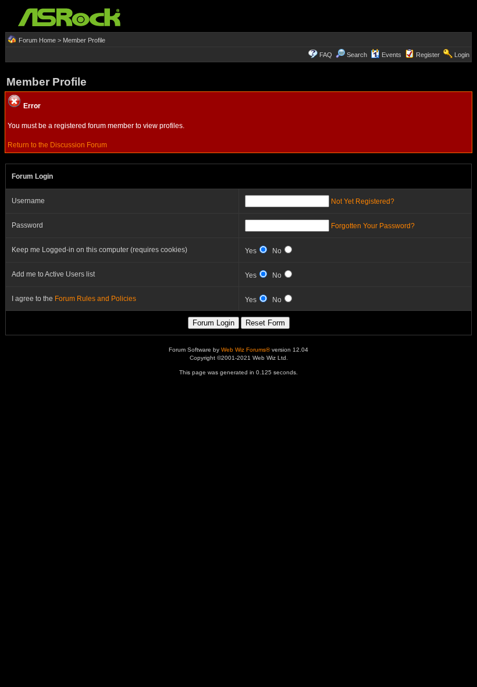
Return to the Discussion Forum (57, 145)
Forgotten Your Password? (373, 226)
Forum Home (37, 40)
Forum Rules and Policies (95, 299)
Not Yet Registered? (362, 201)
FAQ (325, 54)
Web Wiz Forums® (245, 349)
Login (461, 54)
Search (357, 54)
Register (428, 54)
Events (391, 54)
